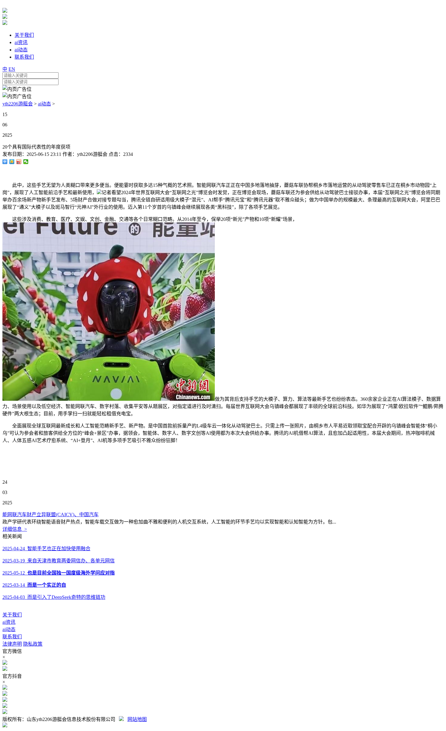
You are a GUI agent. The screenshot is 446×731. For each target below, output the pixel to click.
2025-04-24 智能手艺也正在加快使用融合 (46, 548)
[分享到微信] (26, 161)
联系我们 (12, 636)
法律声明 (12, 644)
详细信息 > (14, 529)
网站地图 (137, 719)
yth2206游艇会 (17, 103)
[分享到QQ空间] (12, 161)
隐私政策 (32, 644)
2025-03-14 (34, 585)
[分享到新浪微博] (19, 161)
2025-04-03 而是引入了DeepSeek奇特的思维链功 (53, 597)
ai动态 (44, 103)
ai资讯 (8, 622)
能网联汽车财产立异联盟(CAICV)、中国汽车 (50, 514)
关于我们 (12, 614)
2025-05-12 (58, 572)
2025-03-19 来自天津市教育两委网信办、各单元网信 (58, 560)
